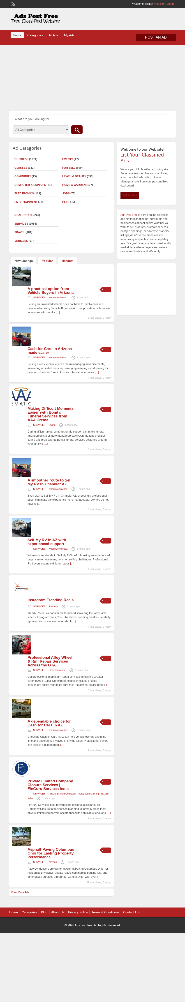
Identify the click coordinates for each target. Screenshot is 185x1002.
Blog (44, 912)
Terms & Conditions (105, 912)
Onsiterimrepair (57, 670)
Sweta (52, 425)
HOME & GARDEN (74, 185)
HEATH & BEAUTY (74, 176)
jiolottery (53, 606)
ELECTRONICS (24, 193)
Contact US (131, 912)
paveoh (53, 862)
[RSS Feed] (13, 3)
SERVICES (39, 297)
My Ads (69, 35)
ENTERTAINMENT (25, 202)
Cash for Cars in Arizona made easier (50, 351)
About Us (57, 912)
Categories (35, 35)
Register (159, 3)
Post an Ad (156, 37)
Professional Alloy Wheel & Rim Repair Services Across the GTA (50, 661)
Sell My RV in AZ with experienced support (47, 542)
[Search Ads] (77, 129)
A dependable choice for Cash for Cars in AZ (49, 723)
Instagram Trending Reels (51, 600)
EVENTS (67, 159)
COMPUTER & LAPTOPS (30, 185)
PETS (65, 202)
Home (17, 35)
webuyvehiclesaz (58, 297)
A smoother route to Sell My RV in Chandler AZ (50, 482)
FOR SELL (68, 167)
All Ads (53, 35)
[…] (58, 312)
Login (170, 3)
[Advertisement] (92, 77)
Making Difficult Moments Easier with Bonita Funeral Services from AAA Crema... (51, 414)
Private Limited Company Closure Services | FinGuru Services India (50, 785)
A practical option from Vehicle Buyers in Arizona (51, 291)
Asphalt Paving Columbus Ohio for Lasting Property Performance (51, 853)
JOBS (66, 193)
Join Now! (130, 195)
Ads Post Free (129, 215)
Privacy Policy (78, 912)
